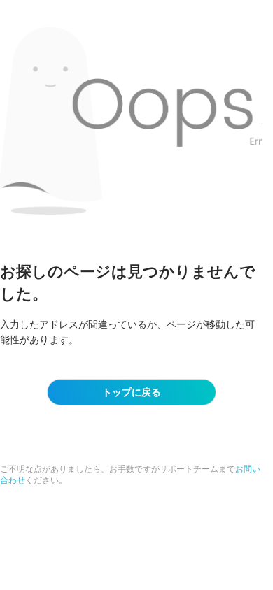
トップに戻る (131, 391)
